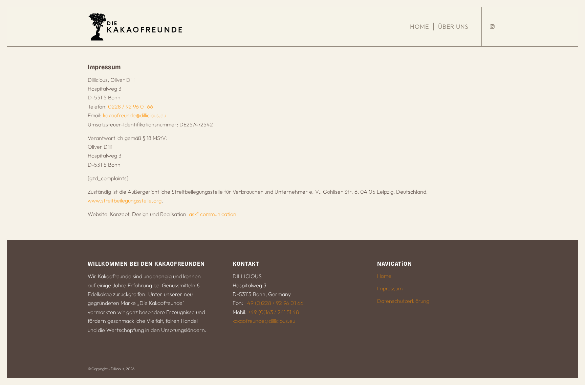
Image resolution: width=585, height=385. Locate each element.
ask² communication (212, 214)
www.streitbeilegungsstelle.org (124, 200)
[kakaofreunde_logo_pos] (136, 26)
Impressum (390, 288)
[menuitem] (419, 26)
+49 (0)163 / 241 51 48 (273, 312)
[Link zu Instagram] (492, 26)
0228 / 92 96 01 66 (130, 106)
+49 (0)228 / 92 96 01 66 (273, 302)
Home (384, 275)
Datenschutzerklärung (403, 300)
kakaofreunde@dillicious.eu (134, 115)
